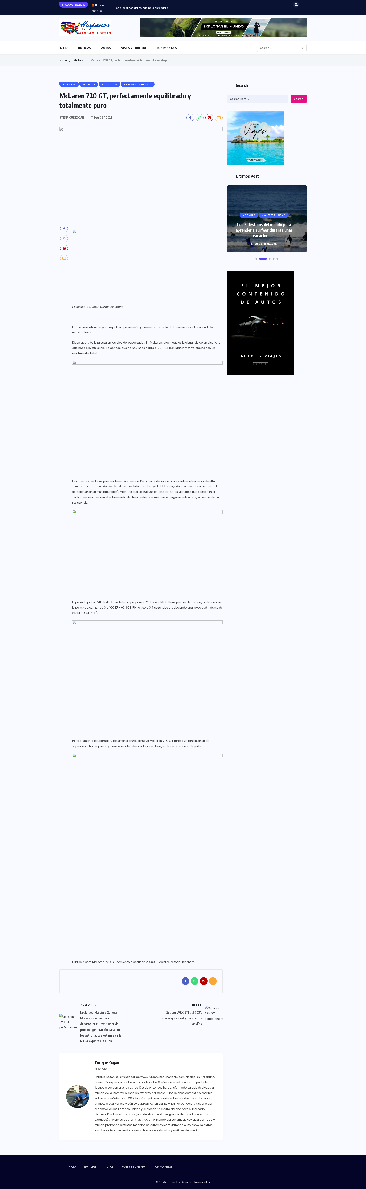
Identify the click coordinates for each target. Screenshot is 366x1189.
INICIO (63, 48)
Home (63, 60)
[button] (256, 259)
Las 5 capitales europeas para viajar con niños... (145, 8)
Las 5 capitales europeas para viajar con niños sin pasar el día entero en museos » (264, 230)
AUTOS (106, 48)
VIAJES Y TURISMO (133, 48)
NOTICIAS (84, 48)
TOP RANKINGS (166, 48)
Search (298, 99)
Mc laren (79, 60)
